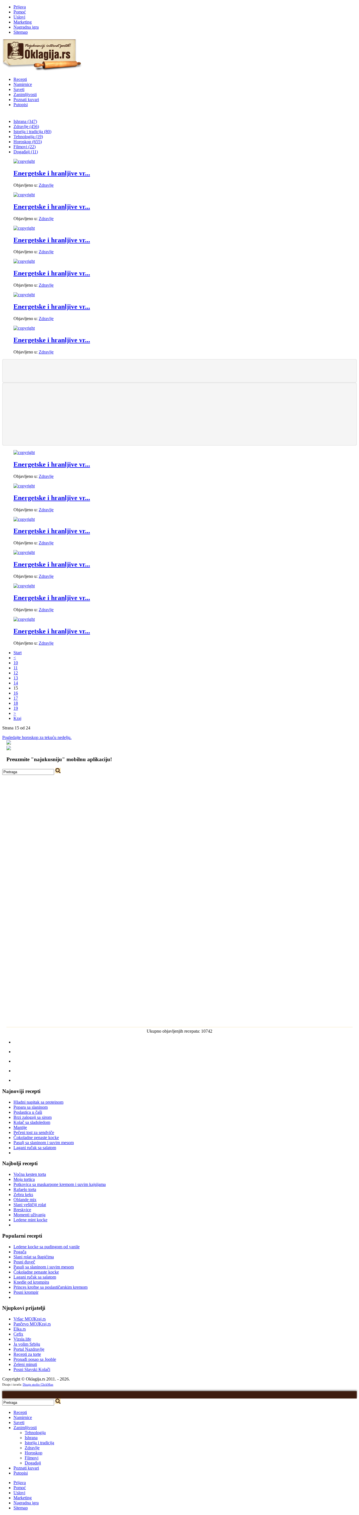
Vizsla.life (22, 1339)
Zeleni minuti (25, 1364)
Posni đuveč (24, 1262)
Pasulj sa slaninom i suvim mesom (43, 1142)
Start (17, 652)
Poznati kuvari (26, 99)
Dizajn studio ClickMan (38, 1384)
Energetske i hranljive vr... (51, 173)
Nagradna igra (26, 27)
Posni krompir (25, 1292)
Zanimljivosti (25, 94)
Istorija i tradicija (39, 1442)
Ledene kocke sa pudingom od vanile (46, 1246)
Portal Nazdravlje (28, 1349)
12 (15, 672)
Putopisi (20, 104)
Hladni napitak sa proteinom (38, 1102)
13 (15, 678)
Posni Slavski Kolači (31, 1369)
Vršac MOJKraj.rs (29, 1319)
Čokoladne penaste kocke (36, 1137)
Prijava (19, 6)
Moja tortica (24, 1179)
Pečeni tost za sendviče (33, 1132)
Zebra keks (23, 1194)
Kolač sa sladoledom (31, 1122)
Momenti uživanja (29, 1214)
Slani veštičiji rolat (29, 1204)
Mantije (20, 1127)
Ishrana (31, 1437)
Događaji (33, 1463)
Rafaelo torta (24, 1189)
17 (15, 698)
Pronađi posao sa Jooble (34, 1359)
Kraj (17, 718)
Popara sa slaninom (30, 1107)
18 (15, 703)
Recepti (20, 79)
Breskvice (22, 1209)
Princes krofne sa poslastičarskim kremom (50, 1287)
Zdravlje (46, 185)
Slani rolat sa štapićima (33, 1256)
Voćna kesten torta (29, 1174)
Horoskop (33, 1452)
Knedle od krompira (31, 1282)
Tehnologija (35, 1432)
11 (15, 667)
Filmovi (31, 1457)
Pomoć (19, 12)
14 (15, 683)
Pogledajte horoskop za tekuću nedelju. (37, 737)
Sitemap (20, 32)
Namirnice (22, 84)
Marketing (22, 22)
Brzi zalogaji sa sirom (32, 1117)
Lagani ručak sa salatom (34, 1147)
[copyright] (24, 161)
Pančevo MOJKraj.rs (32, 1324)
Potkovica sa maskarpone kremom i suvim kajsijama (59, 1184)
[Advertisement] (179, 370)
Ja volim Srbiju (26, 1344)
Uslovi (19, 17)
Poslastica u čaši (27, 1112)
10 (15, 662)
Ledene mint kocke (30, 1219)
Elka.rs (19, 1329)
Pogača (19, 1251)
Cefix (18, 1334)
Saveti (18, 89)
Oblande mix (24, 1199)
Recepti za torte (27, 1354)
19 (15, 708)
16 (15, 693)
